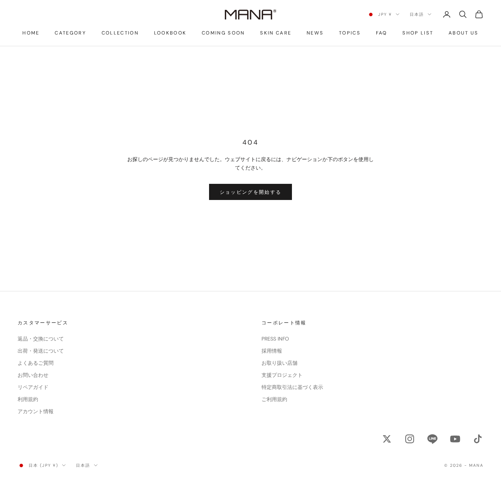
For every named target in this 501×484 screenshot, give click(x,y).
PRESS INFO (275, 338)
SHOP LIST (417, 33)
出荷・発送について (41, 350)
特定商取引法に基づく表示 (292, 387)
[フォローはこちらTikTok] (477, 438)
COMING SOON (223, 33)
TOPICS (350, 33)
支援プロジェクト (282, 375)
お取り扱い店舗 (279, 363)
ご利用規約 (274, 399)
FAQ (381, 33)
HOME (30, 33)
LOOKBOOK (170, 33)
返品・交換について (41, 338)
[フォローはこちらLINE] (432, 438)
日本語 (417, 14)
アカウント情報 (36, 411)
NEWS (315, 33)
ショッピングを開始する (251, 192)
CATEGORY (70, 33)
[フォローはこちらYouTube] (455, 438)
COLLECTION (120, 33)
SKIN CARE (275, 33)
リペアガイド (33, 387)
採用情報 (272, 350)
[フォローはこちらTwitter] (386, 438)
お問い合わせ (33, 375)
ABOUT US (464, 33)
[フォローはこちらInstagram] (409, 438)
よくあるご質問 (36, 363)
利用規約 (28, 399)
